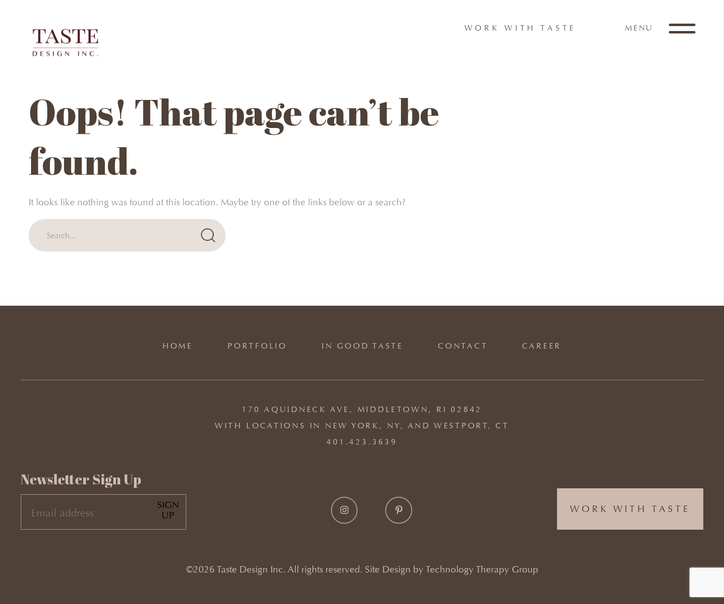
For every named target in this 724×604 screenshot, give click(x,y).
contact (463, 345)
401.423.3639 (362, 441)
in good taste (362, 345)
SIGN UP (168, 510)
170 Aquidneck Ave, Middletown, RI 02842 (362, 409)
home (178, 345)
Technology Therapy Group (482, 569)
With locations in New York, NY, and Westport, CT (362, 425)
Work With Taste (520, 27)
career (541, 345)
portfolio (257, 345)
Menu (640, 27)
